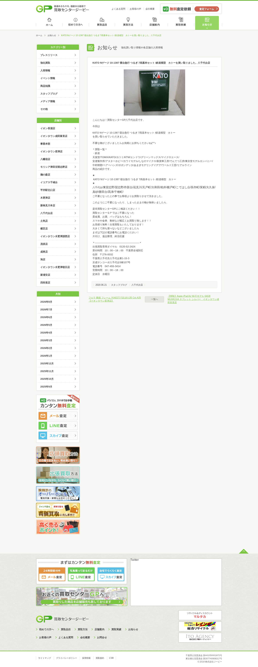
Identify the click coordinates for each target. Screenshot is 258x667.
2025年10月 (47, 378)
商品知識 (45, 85)
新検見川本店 (47, 205)
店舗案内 (155, 23)
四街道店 (45, 282)
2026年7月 (46, 309)
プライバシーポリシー (66, 658)
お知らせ (208, 23)
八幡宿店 (45, 159)
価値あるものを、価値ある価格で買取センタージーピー (62, 8)
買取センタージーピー (62, 618)
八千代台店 (137, 285)
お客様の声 (135, 9)
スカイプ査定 (58, 435)
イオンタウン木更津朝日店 (55, 267)
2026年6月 (46, 317)
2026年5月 (46, 325)
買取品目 (102, 23)
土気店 (44, 220)
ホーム (49, 23)
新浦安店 (45, 274)
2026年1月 (46, 355)
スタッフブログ (119, 285)
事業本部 (45, 143)
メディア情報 (47, 101)
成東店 (44, 251)
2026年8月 (46, 301)
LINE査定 (58, 425)
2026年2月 (46, 348)
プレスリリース (49, 55)
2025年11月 (47, 371)
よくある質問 (118, 9)
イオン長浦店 (47, 128)
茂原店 (44, 244)
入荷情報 (45, 70)
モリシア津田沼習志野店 (53, 166)
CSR (111, 658)
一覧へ (154, 299)
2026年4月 (46, 332)
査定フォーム (206, 9)
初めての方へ (75, 23)
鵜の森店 (45, 174)
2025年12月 (47, 363)
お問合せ (102, 637)
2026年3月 (46, 340)
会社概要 (150, 9)
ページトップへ (243, 551)
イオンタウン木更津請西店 (55, 236)
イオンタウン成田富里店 (53, 136)
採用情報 (86, 658)
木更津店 (45, 197)
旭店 (42, 259)
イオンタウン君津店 (51, 151)
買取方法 (128, 23)
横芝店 (44, 228)
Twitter (134, 559)
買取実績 (181, 23)
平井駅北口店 (47, 190)
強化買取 (45, 62)
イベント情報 (47, 78)
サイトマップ (44, 658)
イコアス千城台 (49, 182)
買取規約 (100, 658)
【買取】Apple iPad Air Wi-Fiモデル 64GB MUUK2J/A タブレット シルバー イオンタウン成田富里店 (193, 299)
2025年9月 (46, 386)
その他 (44, 109)
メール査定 (58, 415)
